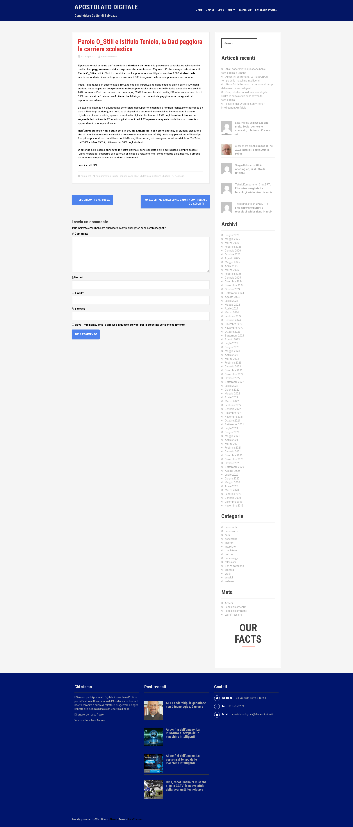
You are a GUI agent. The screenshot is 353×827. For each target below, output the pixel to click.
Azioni (210, 10)
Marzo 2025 (232, 269)
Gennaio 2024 (233, 320)
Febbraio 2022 (233, 405)
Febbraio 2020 (233, 494)
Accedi (229, 603)
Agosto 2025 (232, 258)
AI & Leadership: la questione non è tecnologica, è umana (186, 705)
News (220, 10)
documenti (231, 538)
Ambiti (232, 10)
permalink (179, 176)
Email (79, 293)
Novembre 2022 (234, 374)
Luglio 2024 (231, 300)
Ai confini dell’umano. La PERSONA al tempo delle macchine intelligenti (183, 733)
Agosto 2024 (232, 296)
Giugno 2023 (232, 347)
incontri (229, 542)
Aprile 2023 (231, 354)
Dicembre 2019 (234, 501)
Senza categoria (234, 565)
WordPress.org (233, 614)
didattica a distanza (150, 176)
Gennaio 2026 (233, 250)
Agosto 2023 (232, 339)
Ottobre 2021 (232, 420)
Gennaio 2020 (233, 497)
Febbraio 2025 (233, 273)
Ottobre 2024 (232, 289)
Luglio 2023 (231, 343)
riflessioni (230, 562)
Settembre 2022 (234, 381)
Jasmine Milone (109, 56)
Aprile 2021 (231, 439)
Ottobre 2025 (232, 254)
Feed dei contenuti (235, 606)
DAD (136, 176)
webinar (229, 581)
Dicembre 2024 (234, 281)
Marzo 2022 (232, 401)
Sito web (80, 308)
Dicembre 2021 (234, 412)
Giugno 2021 (232, 432)
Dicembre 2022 (234, 370)
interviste (230, 546)
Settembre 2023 (234, 335)
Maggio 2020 (232, 482)
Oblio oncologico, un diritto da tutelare (250, 169)
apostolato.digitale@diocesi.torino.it (252, 714)
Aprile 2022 (231, 397)
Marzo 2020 (232, 490)
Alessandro (241, 145)
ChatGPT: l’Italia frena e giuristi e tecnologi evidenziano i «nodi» (253, 188)
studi (228, 573)
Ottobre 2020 (232, 463)
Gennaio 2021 (233, 451)
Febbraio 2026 (233, 246)
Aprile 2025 (231, 266)
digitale (166, 176)
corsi (227, 535)
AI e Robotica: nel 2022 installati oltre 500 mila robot (254, 149)
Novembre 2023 (234, 327)
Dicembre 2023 (234, 324)
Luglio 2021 (231, 428)
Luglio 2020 (231, 474)
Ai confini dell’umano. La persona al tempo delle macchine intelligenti (183, 759)
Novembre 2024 (234, 285)
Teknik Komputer (245, 184)
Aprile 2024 (231, 308)
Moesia (123, 819)
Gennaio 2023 (233, 366)
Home (199, 10)
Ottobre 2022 (232, 378)
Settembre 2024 (234, 293)
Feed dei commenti (236, 610)
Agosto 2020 (232, 470)
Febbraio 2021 (233, 447)
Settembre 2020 (234, 466)
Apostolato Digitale (106, 7)
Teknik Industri (243, 203)
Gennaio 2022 (233, 409)
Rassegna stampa (266, 10)
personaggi (231, 558)
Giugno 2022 (232, 389)
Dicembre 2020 (234, 455)
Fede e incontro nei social (92, 199)
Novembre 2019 (234, 505)
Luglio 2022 (231, 385)
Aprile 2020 (231, 486)
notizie (229, 554)
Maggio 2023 (232, 351)
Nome (78, 277)
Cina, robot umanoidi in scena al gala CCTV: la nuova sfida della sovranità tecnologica (244, 96)
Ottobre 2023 (232, 331)
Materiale (245, 10)
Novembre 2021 (234, 416)
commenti (86, 176)
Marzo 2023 (232, 358)
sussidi (229, 577)
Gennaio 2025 (233, 277)
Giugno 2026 (232, 235)
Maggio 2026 (232, 239)
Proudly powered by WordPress (90, 819)
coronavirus (231, 531)
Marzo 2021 (232, 443)
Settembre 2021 (234, 424)
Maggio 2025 (232, 262)
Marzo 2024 (232, 312)
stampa (229, 569)
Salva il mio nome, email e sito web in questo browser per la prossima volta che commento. (130, 324)
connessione (126, 176)
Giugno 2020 (232, 478)
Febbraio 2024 (233, 316)
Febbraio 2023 (233, 362)
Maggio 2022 (232, 393)
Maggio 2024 (232, 304)
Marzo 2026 (232, 242)
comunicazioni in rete (107, 176)
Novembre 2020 (234, 459)
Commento (81, 233)
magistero (231, 550)
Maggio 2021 (232, 436)
